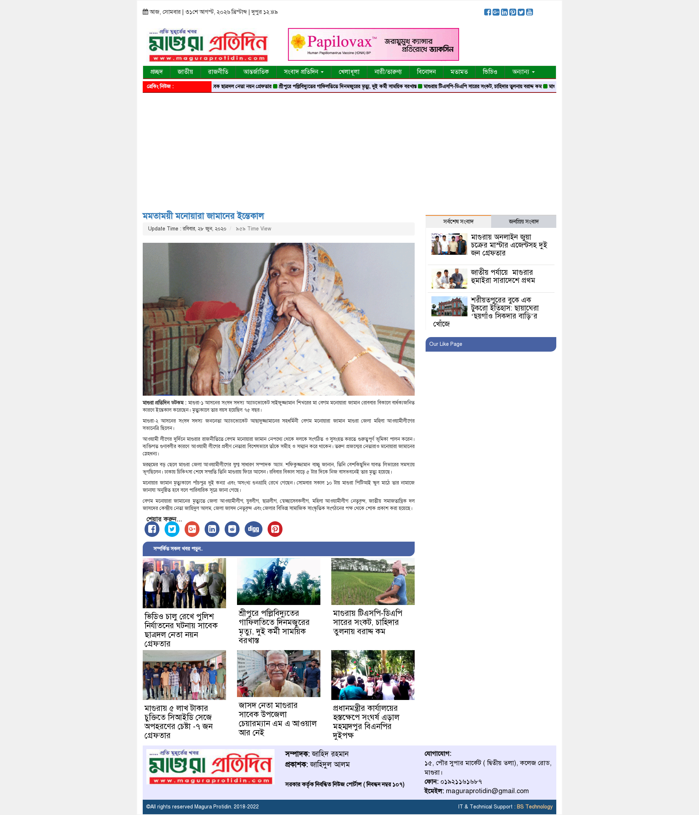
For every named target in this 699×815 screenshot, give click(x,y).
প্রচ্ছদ (156, 72)
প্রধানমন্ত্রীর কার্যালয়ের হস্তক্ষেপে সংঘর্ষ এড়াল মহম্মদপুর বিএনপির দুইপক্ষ (366, 721)
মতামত (459, 72)
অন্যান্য (521, 72)
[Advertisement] (349, 149)
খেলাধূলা (349, 72)
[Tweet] (172, 529)
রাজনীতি (218, 72)
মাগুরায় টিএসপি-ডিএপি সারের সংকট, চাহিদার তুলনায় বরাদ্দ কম (458, 86)
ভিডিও (490, 72)
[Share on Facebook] (152, 529)
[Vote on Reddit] (232, 529)
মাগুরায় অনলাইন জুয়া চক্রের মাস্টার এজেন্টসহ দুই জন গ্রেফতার (509, 245)
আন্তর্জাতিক (256, 72)
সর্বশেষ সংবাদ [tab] (458, 221)
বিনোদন (426, 72)
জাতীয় (185, 72)
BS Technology (534, 807)
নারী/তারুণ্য (388, 72)
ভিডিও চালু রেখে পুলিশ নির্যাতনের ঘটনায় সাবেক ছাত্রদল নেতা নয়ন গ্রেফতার (181, 630)
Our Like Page (445, 344)
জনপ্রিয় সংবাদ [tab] (524, 221)
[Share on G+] (192, 529)
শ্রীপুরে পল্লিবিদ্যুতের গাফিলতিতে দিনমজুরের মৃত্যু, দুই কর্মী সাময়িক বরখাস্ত (323, 86)
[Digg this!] (253, 529)
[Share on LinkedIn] (212, 529)
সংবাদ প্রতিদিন (302, 72)
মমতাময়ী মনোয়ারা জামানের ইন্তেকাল (203, 215)
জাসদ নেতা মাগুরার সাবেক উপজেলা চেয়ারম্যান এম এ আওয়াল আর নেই (278, 718)
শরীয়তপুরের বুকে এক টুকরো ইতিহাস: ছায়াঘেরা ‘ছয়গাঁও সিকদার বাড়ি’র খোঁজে (485, 312)
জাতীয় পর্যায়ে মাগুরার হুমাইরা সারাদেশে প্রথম (503, 276)
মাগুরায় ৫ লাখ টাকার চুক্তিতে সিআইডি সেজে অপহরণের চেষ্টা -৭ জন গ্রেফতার (179, 721)
